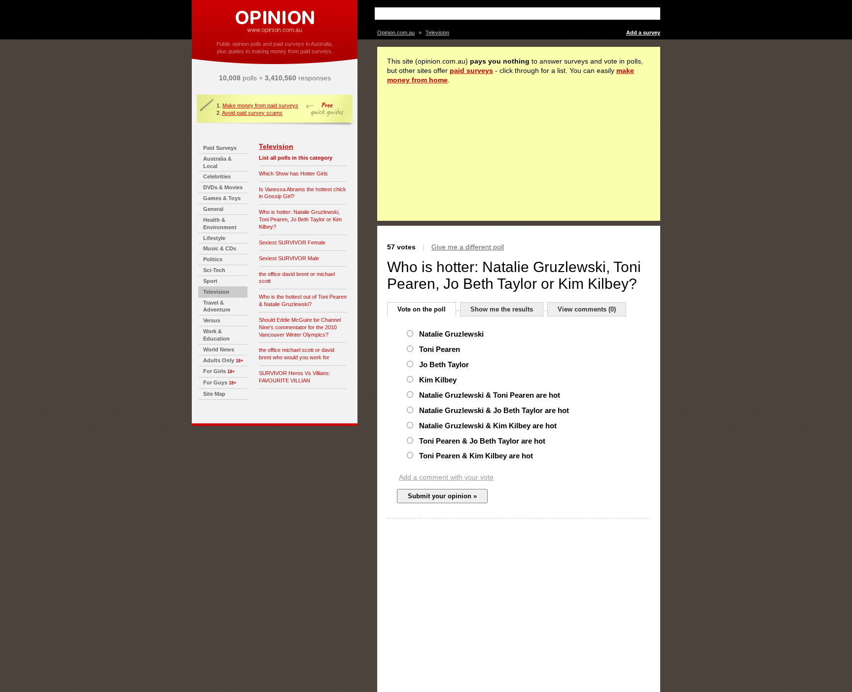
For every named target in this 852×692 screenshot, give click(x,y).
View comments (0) (587, 309)
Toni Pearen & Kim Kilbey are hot (476, 455)
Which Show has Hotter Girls (293, 173)
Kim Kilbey (438, 380)
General (213, 209)
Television (216, 292)
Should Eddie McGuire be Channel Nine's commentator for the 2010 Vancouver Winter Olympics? (300, 327)
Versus (211, 320)
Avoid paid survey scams (252, 113)
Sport (210, 281)
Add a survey (643, 32)
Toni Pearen (439, 349)
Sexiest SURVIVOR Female (292, 242)
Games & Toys (222, 198)
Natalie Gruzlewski (451, 334)
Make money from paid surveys (260, 105)
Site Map (214, 394)
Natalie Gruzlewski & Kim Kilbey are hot (488, 425)
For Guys (215, 382)
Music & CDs (219, 248)
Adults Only (218, 360)
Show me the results (501, 309)
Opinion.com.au (396, 32)
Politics (212, 259)
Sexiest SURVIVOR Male (289, 258)
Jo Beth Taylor (444, 364)
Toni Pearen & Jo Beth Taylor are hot (482, 441)
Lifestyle (214, 238)
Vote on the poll (421, 309)
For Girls (214, 371)
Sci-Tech (214, 270)
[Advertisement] (492, 13)
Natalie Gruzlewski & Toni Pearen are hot (489, 395)
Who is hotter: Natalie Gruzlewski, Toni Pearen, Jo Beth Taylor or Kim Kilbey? (300, 219)
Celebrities (217, 176)
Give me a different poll (467, 247)
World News (218, 349)
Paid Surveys (220, 148)
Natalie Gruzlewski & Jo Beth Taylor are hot (494, 410)
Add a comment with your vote (446, 477)
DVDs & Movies (223, 187)
